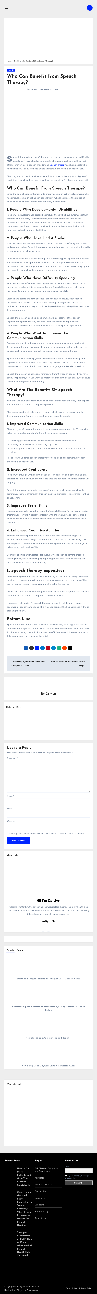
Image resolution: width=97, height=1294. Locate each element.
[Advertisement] (48, 38)
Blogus (20, 1290)
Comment (12, 758)
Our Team (39, 1205)
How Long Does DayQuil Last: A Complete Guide (48, 1066)
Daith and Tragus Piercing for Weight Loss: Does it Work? (48, 979)
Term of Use (40, 1218)
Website (11, 821)
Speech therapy (57, 165)
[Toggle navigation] (6, 7)
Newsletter (40, 1198)
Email (10, 808)
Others (57, 1103)
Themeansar (32, 1290)
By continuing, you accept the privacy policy (79, 1177)
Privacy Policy (41, 1211)
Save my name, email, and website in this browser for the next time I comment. (46, 833)
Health (11, 70)
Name (10, 796)
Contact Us (40, 1191)
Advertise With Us (43, 1184)
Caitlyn (33, 89)
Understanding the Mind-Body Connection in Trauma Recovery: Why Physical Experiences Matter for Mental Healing (25, 1209)
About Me (39, 1178)
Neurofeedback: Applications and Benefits (48, 1038)
